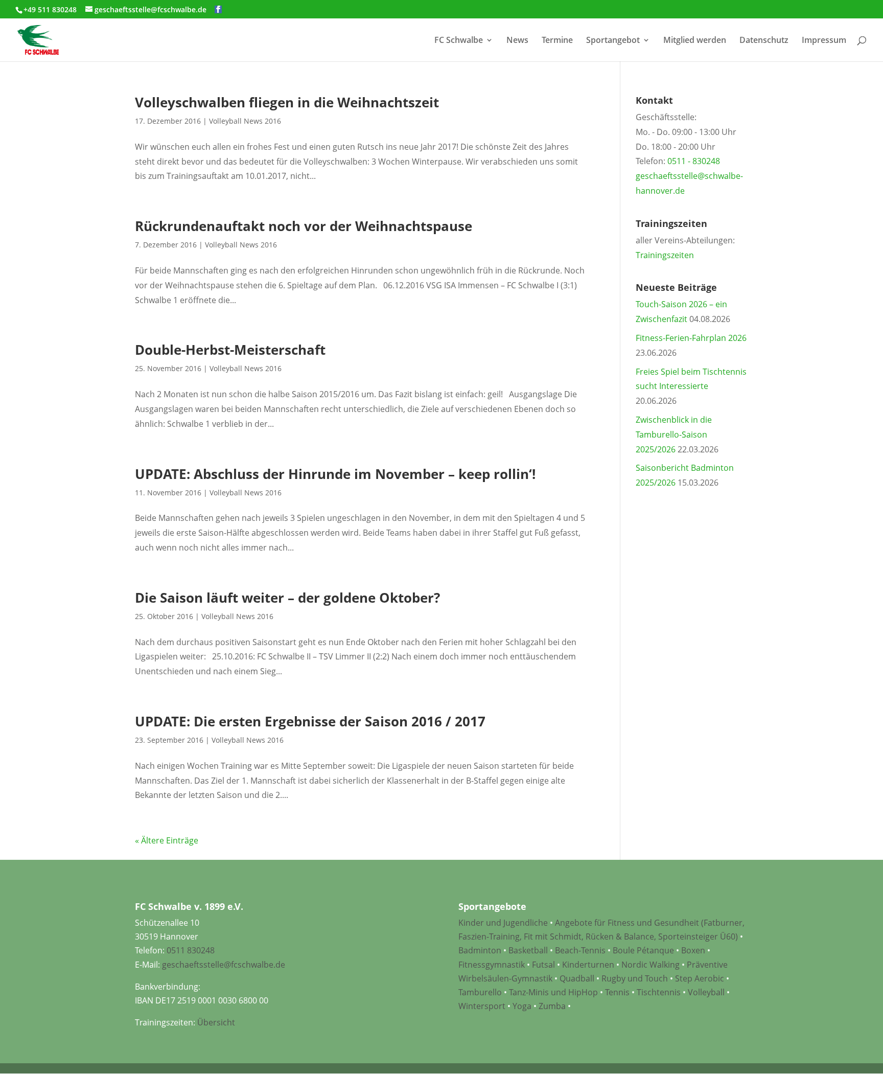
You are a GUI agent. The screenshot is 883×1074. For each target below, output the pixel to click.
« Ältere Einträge (166, 840)
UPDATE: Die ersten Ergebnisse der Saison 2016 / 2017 (310, 721)
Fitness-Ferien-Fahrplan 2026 (691, 338)
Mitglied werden (694, 40)
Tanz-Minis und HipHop (553, 992)
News (517, 40)
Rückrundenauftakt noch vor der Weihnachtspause (303, 226)
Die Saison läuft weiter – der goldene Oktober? (287, 597)
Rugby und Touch (634, 978)
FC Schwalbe (458, 40)
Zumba (552, 1006)
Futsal (543, 964)
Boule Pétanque (643, 950)
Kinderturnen (588, 964)
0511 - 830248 (693, 161)
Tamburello (480, 992)
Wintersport (481, 1006)
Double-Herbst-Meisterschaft (230, 349)
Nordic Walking (650, 964)
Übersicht (216, 1022)
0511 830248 (191, 950)
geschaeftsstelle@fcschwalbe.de (223, 964)
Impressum (824, 40)
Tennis (617, 992)
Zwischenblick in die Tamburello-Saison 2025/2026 (674, 434)
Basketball (528, 950)
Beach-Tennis (580, 950)
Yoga (522, 1006)
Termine (557, 40)
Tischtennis (660, 992)
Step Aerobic (699, 978)
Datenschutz (763, 40)
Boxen (693, 950)
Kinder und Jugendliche (503, 922)
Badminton (479, 950)
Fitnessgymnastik (491, 964)
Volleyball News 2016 (245, 121)
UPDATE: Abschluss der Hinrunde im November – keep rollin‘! (335, 474)
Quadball (577, 978)
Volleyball (707, 992)
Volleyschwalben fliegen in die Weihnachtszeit (287, 102)
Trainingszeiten (665, 255)
